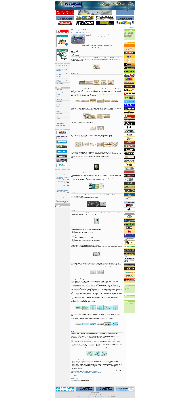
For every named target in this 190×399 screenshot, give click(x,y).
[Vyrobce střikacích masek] (129, 232)
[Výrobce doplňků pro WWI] (129, 98)
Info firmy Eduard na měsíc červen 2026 (61, 70)
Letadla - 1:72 (80, 372)
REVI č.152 (58, 76)
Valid (127, 288)
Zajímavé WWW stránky (61, 125)
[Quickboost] (129, 46)
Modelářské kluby (81, 8)
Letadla (57, 106)
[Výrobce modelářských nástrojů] (129, 224)
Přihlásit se (127, 287)
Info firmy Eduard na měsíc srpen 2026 (61, 66)
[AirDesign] (65, 391)
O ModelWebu (101, 8)
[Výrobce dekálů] (129, 90)
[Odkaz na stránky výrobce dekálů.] (129, 276)
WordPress (127, 291)
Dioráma (58, 94)
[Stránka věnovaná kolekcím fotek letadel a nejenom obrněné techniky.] (62, 156)
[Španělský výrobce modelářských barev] (129, 265)
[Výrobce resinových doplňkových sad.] (129, 109)
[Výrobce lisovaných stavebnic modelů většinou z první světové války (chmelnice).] (129, 243)
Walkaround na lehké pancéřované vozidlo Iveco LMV (62, 201)
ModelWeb (96, 392)
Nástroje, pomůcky (60, 109)
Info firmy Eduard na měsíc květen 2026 (61, 74)
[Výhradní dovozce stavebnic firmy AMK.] (129, 198)
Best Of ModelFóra (60, 92)
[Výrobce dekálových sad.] (129, 120)
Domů (57, 8)
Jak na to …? (59, 99)
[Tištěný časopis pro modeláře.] (129, 94)
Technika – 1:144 (59, 121)
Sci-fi (57, 116)
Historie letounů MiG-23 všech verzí (61, 187)
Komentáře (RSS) (98, 394)
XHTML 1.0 (110, 396)
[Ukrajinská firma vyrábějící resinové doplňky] (129, 191)
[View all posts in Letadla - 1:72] (62, 41)
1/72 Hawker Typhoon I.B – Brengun (80, 30)
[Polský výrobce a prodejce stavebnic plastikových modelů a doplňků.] (129, 180)
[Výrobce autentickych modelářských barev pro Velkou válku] (129, 176)
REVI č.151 (58, 85)
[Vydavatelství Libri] (129, 61)
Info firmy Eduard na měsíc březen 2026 (61, 81)
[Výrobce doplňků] (129, 83)
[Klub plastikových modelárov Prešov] (129, 269)
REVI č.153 (58, 67)
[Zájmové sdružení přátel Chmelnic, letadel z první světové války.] (62, 160)
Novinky (58, 111)
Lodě (57, 108)
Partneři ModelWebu (72, 8)
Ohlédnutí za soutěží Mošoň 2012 (62, 197)
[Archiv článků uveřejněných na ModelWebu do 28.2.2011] (62, 132)
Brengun (86, 371)
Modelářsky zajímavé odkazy (91, 8)
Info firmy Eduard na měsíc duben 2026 (61, 79)
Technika (58, 120)
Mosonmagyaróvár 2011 (60, 174)
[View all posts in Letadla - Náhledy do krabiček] (62, 55)
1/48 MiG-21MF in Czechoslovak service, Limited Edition (62, 191)
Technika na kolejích (60, 123)
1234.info (80, 396)
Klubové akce (59, 101)
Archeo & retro (59, 89)
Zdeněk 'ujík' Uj (78, 32)
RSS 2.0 (129, 35)
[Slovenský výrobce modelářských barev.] (129, 79)
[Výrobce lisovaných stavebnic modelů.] (129, 57)
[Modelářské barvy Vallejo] (105, 19)
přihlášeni (77, 380)
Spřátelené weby (63, 8)
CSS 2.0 (113, 396)
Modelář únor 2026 (60, 83)
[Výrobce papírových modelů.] (129, 49)
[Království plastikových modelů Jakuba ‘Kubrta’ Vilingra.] (62, 146)
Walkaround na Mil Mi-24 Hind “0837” (61, 194)
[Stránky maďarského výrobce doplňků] (129, 64)
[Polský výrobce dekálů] (129, 247)
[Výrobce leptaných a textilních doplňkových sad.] (129, 250)
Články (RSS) (91, 394)
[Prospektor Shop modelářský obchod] (129, 235)
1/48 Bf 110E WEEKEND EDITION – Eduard (62, 171)
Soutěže (58, 118)
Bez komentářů (98, 372)
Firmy (57, 97)
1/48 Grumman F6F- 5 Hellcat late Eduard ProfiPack (62, 178)
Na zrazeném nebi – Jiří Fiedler (62, 181)
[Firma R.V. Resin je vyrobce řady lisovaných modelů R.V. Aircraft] (129, 217)
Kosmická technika (60, 104)
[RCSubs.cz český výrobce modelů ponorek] (129, 220)
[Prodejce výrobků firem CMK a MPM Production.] (129, 72)
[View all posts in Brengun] (62, 31)
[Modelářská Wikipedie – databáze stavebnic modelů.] (62, 151)
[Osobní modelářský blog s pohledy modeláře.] (62, 137)
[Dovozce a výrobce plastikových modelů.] (129, 154)
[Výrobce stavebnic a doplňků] (129, 228)
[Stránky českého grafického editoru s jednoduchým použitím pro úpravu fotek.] (62, 165)
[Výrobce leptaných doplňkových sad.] (129, 116)
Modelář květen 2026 (60, 72)
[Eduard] (95, 14)
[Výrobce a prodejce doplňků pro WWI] (129, 280)
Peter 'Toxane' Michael (94, 396)
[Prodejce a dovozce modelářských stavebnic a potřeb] (129, 261)
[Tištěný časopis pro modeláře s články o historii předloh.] (129, 128)
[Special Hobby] (85, 19)
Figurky (57, 96)
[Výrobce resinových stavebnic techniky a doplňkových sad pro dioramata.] (129, 273)
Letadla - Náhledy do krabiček (89, 372)
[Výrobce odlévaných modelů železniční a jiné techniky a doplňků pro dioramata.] (129, 209)
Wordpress (105, 396)
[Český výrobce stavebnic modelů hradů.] (129, 135)
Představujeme (59, 113)
